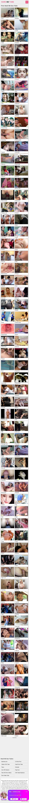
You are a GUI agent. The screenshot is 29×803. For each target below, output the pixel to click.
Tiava (2, 767)
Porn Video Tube (5, 775)
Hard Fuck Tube (19, 764)
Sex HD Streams (5, 769)
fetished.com (4, 761)
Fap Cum (17, 769)
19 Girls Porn (18, 761)
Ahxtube (17, 767)
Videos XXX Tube (5, 764)
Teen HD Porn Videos (6, 772)
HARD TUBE (7, 2)
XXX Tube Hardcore (19, 772)
